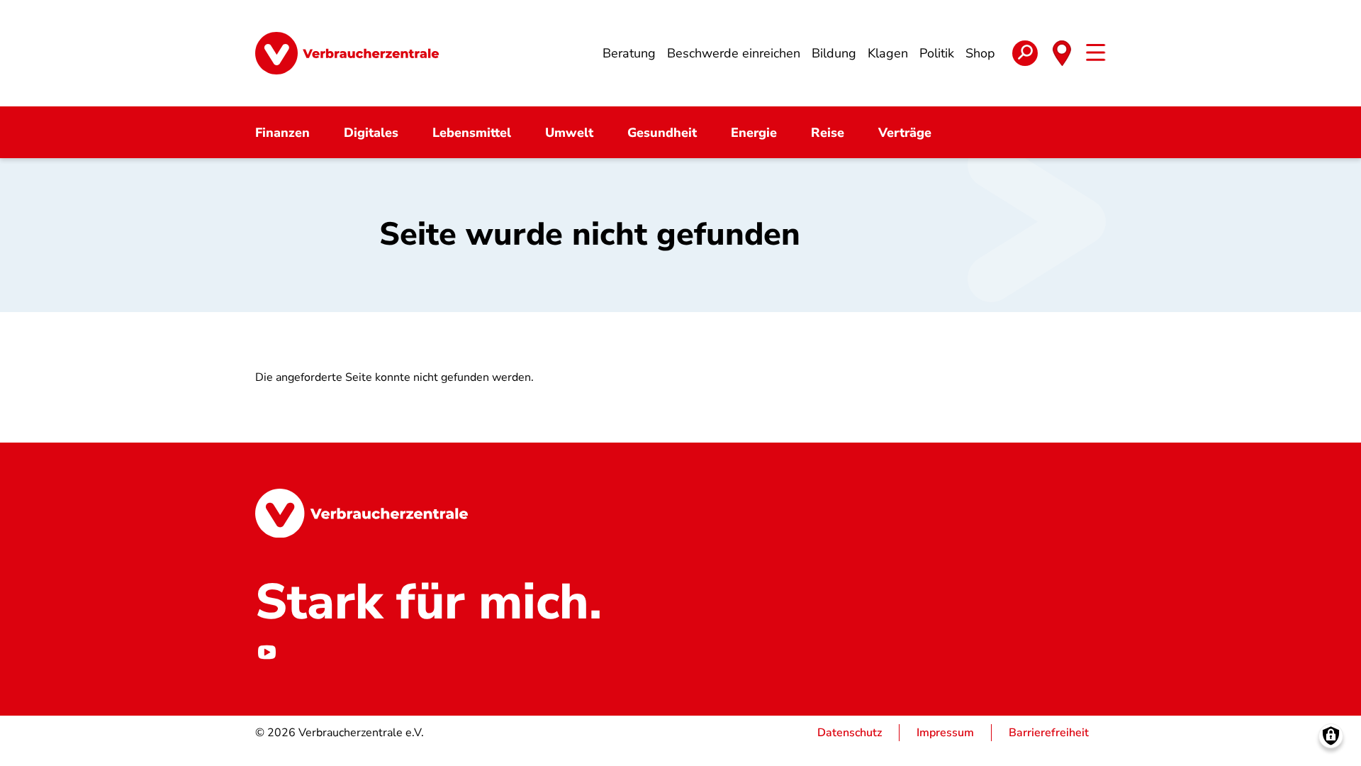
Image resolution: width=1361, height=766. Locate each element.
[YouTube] (266, 651)
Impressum (945, 732)
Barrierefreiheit (1049, 732)
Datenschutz (849, 732)
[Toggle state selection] (1062, 53)
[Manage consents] (1330, 735)
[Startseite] (347, 53)
